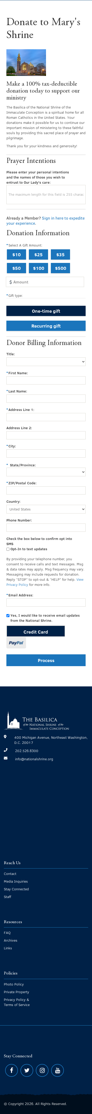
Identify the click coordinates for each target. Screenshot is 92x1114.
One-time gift (46, 311)
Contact (10, 873)
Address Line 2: (19, 427)
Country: (13, 501)
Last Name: (17, 391)
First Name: (18, 372)
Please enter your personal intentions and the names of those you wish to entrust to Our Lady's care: (37, 177)
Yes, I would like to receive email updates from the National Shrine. (45, 618)
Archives (10, 940)
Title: (10, 353)
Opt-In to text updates (28, 548)
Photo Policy (14, 984)
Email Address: (20, 595)
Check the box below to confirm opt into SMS (39, 541)
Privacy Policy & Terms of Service (17, 1002)
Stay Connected (16, 888)
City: (12, 445)
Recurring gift (46, 325)
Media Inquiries (16, 881)
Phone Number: (19, 520)
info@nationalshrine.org (34, 758)
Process (46, 660)
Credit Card (36, 631)
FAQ (7, 932)
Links (8, 947)
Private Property (16, 991)
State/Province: (23, 464)
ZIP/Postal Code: (22, 482)
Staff (7, 896)
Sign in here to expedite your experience (45, 220)
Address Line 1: (21, 409)
